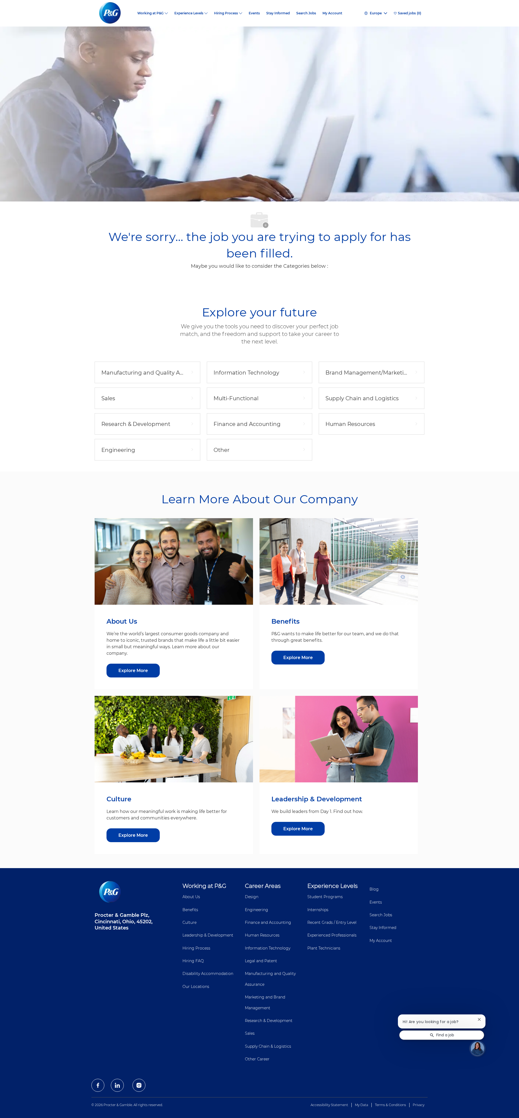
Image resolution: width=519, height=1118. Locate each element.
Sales (250, 1033)
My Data (361, 1105)
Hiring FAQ (193, 960)
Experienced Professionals (332, 935)
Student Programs (325, 896)
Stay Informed (278, 13)
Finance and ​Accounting (268, 922)
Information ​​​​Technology (267, 948)
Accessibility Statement (329, 1105)
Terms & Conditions (390, 1105)
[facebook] (97, 1085)
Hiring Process (196, 948)
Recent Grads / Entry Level (332, 922)
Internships (317, 909)
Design (251, 896)
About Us (191, 896)
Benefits (190, 909)
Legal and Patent (261, 960)
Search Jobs (306, 13)
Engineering (256, 909)
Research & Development (268, 1020)
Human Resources (262, 935)
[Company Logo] (114, 13)
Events (254, 13)
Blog (374, 889)
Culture (189, 922)
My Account (332, 13)
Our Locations (195, 986)
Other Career (257, 1059)
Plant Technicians (323, 948)
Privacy (418, 1105)
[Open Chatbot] (477, 1048)
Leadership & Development (207, 935)
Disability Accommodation (207, 973)
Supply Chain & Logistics (268, 1046)
